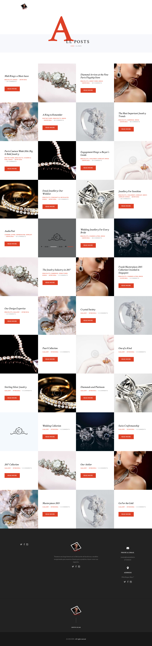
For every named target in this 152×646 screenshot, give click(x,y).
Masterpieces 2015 (51, 503)
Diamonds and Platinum (92, 387)
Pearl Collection (50, 348)
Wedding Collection (52, 425)
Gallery (46, 351)
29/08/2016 (54, 351)
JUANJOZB (69, 639)
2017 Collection (12, 464)
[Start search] (97, 326)
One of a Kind (125, 348)
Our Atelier (86, 464)
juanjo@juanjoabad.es (128, 557)
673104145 (127, 560)
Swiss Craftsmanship (129, 425)
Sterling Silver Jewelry (16, 387)
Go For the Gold (126, 503)
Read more (50, 359)
